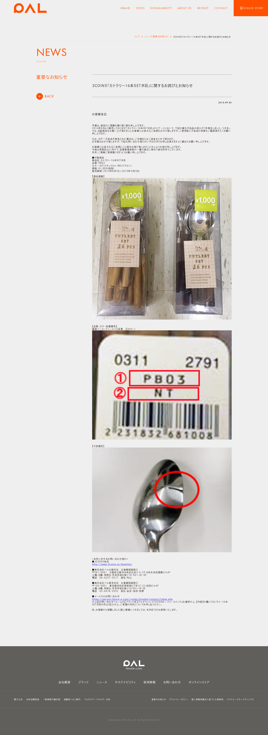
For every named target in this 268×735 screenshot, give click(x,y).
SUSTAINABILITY (161, 8)
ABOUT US (184, 8)
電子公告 (18, 699)
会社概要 (64, 682)
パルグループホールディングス (240, 699)
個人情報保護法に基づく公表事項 (207, 699)
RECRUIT (203, 8)
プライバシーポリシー (179, 699)
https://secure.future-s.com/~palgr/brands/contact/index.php (132, 599)
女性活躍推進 (32, 699)
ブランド (83, 682)
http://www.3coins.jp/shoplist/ (112, 564)
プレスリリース (140, 27)
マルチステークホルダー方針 (97, 699)
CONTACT (221, 8)
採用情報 (149, 682)
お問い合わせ (172, 682)
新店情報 (140, 50)
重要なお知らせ (140, 38)
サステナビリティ (125, 682)
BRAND (125, 8)
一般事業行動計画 (51, 699)
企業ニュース (140, 16)
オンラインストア (199, 682)
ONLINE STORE (251, 8)
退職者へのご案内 (72, 699)
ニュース (102, 682)
